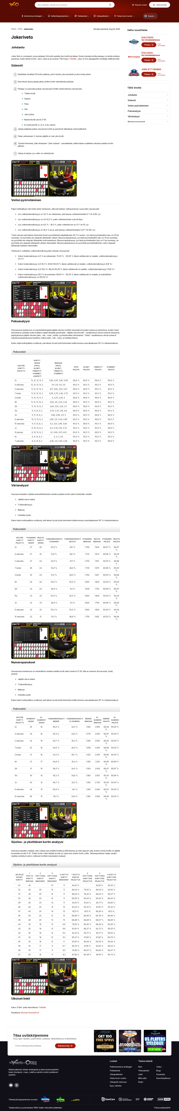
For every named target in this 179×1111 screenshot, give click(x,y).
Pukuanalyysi (134, 111)
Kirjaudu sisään (140, 5)
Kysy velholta (115, 1086)
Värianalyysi (134, 116)
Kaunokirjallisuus (163, 1078)
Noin (140, 1067)
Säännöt (132, 100)
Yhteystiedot (143, 1070)
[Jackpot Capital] (130, 1041)
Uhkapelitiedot (116, 1074)
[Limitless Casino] (105, 1041)
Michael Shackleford (30, 1013)
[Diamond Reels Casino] (155, 1041)
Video (159, 1067)
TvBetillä (42, 1007)
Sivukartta (160, 1074)
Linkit (140, 1074)
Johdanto (132, 95)
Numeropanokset (136, 121)
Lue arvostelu (161, 45)
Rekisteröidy (161, 5)
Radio (140, 1082)
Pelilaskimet (115, 1070)
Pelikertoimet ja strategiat (121, 1067)
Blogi (158, 1070)
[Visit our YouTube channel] (11, 1085)
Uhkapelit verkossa (118, 1082)
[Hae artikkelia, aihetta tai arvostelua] (110, 5)
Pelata (147, 45)
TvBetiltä (73, 59)
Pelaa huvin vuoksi (118, 1078)
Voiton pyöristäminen (138, 105)
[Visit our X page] (16, 1085)
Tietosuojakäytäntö (162, 1108)
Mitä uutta (142, 1078)
